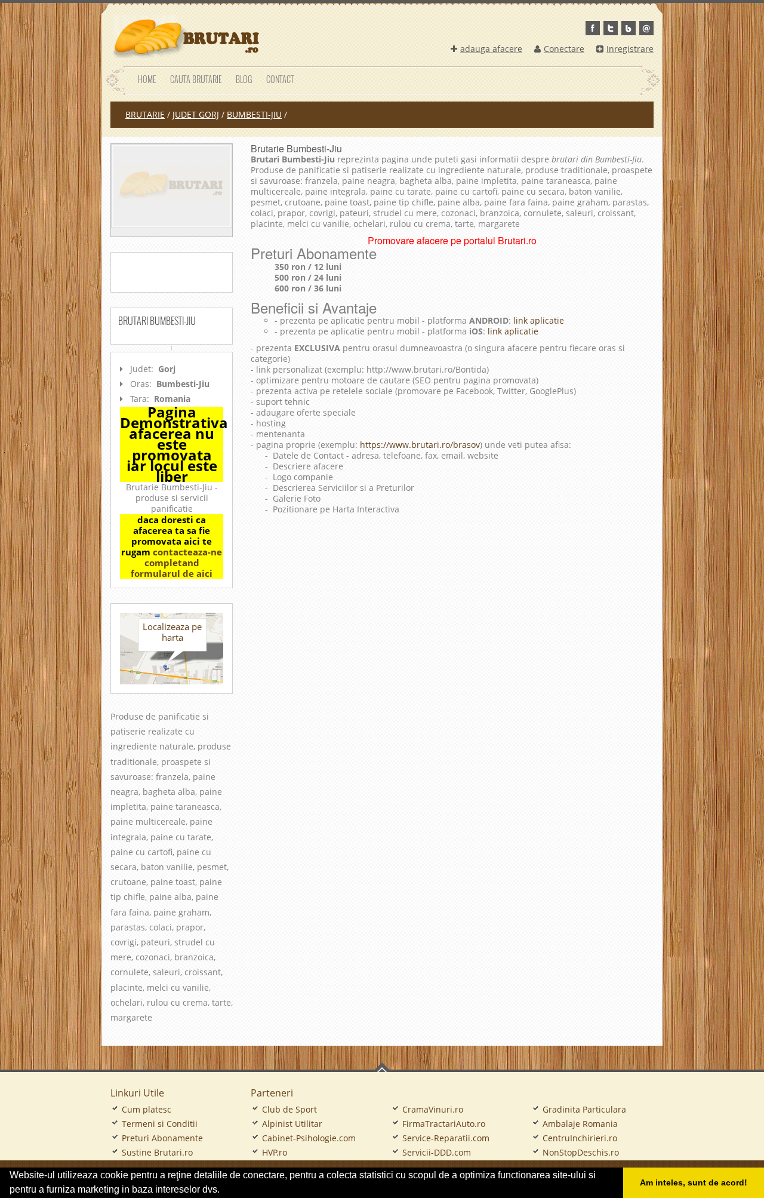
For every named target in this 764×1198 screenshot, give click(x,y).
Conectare (564, 48)
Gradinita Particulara (584, 1109)
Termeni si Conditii (160, 1123)
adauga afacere (491, 48)
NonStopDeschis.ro (581, 1152)
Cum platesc (146, 1109)
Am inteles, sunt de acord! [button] (693, 1182)
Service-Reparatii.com (445, 1138)
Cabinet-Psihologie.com (309, 1138)
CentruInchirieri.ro (580, 1138)
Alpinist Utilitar (292, 1123)
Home (147, 79)
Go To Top (382, 1067)
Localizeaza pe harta (172, 631)
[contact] (646, 28)
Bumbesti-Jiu (254, 114)
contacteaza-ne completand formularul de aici (176, 562)
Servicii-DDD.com (436, 1152)
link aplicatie (537, 320)
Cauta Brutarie (195, 79)
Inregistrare (630, 48)
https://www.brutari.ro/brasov (420, 444)
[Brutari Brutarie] (185, 36)
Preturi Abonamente (162, 1138)
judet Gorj (195, 114)
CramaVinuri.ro (432, 1109)
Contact (280, 79)
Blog (244, 79)
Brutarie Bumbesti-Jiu (296, 148)
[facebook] (593, 28)
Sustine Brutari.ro (157, 1152)
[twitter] (610, 28)
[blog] (628, 28)
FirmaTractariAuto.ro (443, 1123)
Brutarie (145, 114)
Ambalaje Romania (580, 1123)
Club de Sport (289, 1109)
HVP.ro (274, 1152)
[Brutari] (171, 186)
